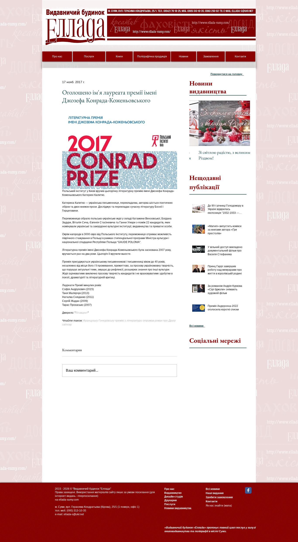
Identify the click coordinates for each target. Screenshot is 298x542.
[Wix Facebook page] (248, 490)
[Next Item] (243, 123)
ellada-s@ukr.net (74, 514)
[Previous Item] (196, 123)
